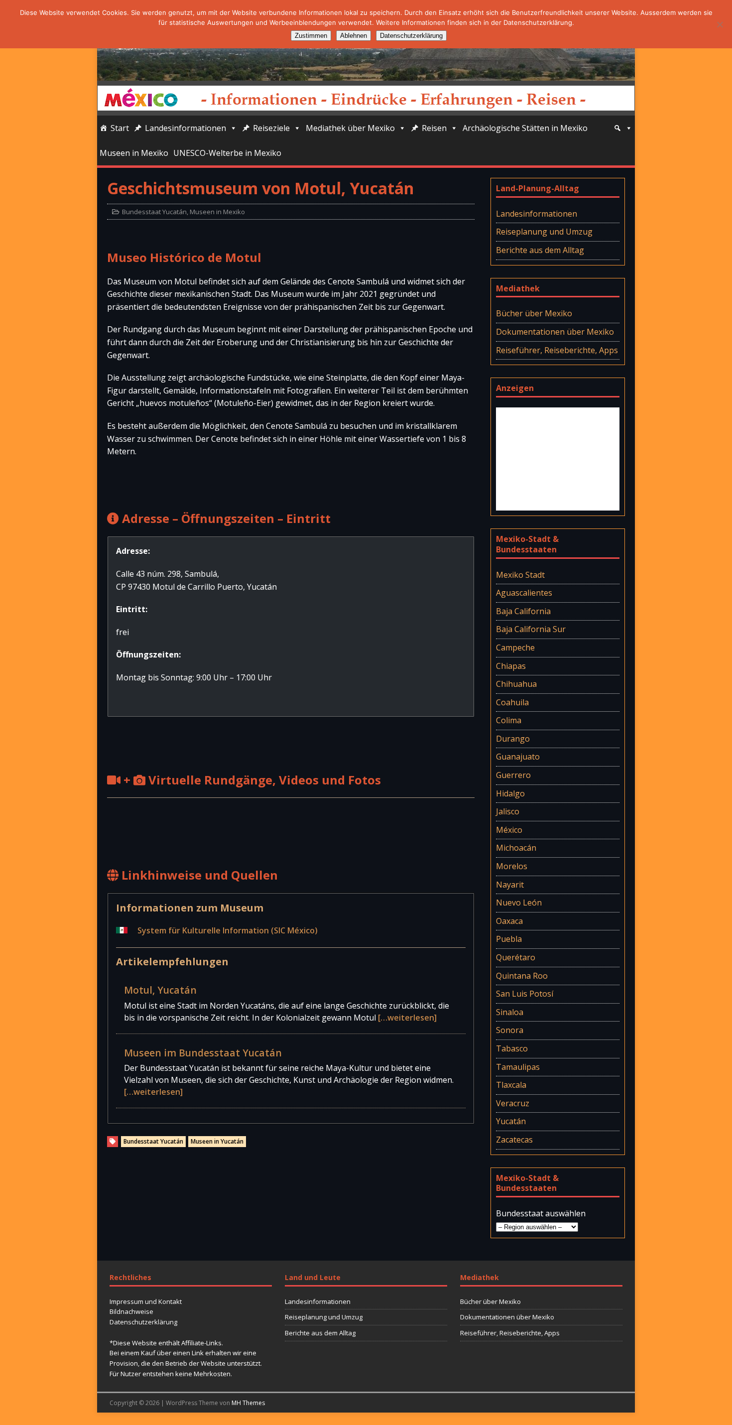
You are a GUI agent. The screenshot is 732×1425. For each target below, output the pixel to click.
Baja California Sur (531, 629)
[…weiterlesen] (407, 1017)
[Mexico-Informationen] (366, 73)
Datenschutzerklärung (143, 1321)
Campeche (515, 647)
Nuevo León (519, 902)
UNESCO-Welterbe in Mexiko (227, 152)
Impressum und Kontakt (146, 1301)
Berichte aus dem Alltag (540, 250)
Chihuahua (516, 683)
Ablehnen (353, 35)
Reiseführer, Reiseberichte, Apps (557, 350)
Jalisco (507, 811)
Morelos (511, 866)
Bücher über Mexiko (534, 313)
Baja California (523, 611)
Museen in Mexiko (134, 152)
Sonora (509, 1030)
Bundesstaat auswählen (541, 1213)
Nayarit (510, 884)
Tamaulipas (518, 1066)
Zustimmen (311, 35)
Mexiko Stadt (520, 574)
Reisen (434, 128)
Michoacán (516, 847)
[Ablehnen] (720, 24)
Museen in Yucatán (217, 1141)
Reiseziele (271, 128)
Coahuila (512, 702)
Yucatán (511, 1121)
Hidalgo (510, 793)
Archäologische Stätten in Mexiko (525, 128)
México (509, 829)
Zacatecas (514, 1139)
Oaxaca (509, 920)
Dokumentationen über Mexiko (555, 331)
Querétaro (515, 957)
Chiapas (511, 665)
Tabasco (512, 1048)
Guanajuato (518, 756)
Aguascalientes (524, 592)
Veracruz (512, 1103)
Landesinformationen (185, 128)
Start (120, 128)
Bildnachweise (131, 1311)
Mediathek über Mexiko (350, 128)
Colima (508, 720)
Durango (513, 738)
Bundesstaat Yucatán (154, 211)
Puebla (509, 938)
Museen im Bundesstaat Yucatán (203, 1052)
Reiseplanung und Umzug (544, 231)
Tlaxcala (511, 1084)
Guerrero (513, 775)
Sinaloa (509, 1012)
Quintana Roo (522, 975)
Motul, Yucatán (160, 990)
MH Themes (248, 1403)
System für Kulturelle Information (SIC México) (227, 930)
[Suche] (623, 128)
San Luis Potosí (524, 993)
